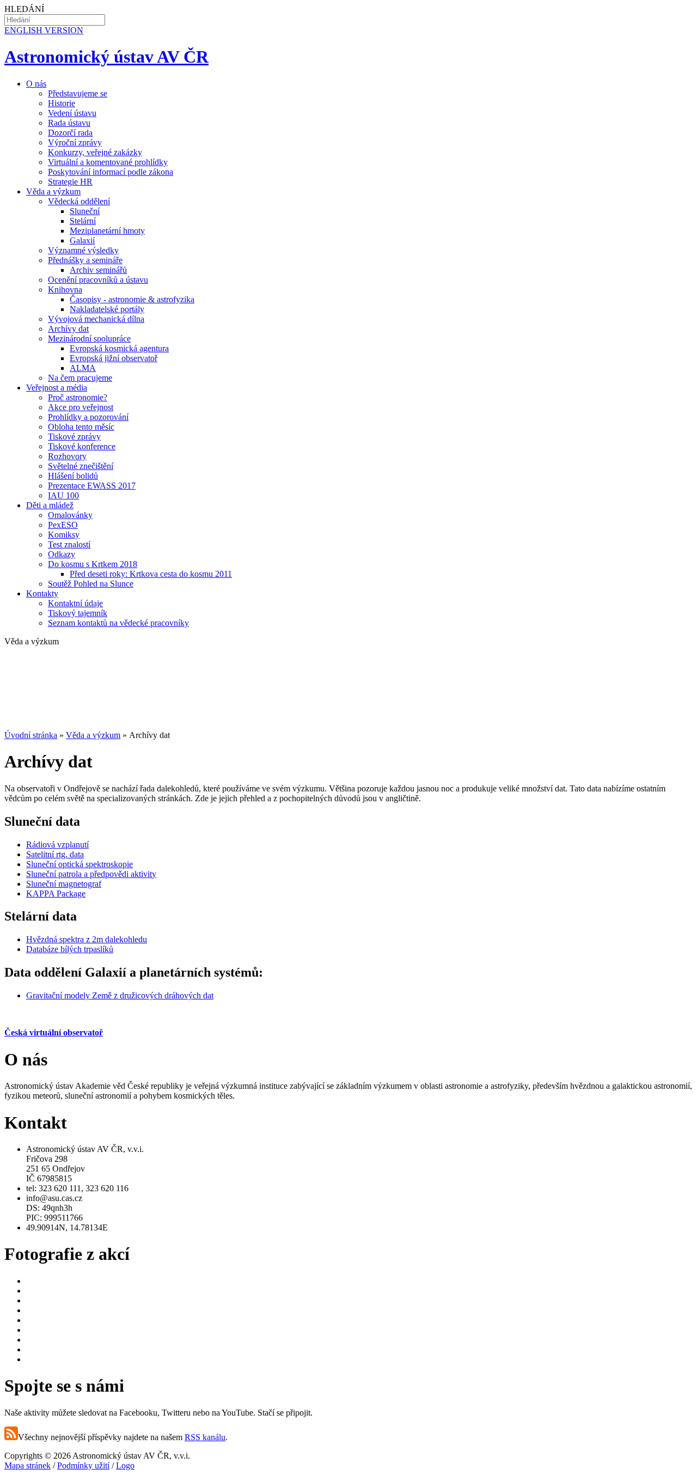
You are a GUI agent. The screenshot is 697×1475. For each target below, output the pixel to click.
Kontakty (42, 593)
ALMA (83, 368)
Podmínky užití (83, 1465)
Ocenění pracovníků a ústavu (98, 279)
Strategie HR (70, 181)
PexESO (63, 524)
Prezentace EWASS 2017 (92, 485)
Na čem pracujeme (80, 377)
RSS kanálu (205, 1437)
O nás (36, 83)
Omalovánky (70, 515)
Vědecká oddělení (79, 201)
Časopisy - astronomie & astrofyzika (132, 299)
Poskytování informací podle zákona (110, 171)
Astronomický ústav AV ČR (106, 56)
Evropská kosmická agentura (119, 348)
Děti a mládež (50, 505)
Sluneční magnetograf (63, 883)
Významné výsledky (83, 250)
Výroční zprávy (75, 142)
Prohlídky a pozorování (88, 417)
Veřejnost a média (56, 387)
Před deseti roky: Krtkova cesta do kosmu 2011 (151, 573)
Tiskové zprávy (74, 436)
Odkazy (61, 554)
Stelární (83, 220)
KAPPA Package (55, 893)
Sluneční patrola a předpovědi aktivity (91, 874)
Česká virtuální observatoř (53, 1032)
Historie (61, 103)
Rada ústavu (69, 122)
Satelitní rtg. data (55, 854)
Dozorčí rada (70, 132)
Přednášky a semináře (85, 260)
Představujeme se (77, 93)
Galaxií (82, 240)
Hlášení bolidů (73, 475)
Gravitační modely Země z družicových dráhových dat (119, 995)
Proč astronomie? (77, 397)
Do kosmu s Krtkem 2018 (92, 564)
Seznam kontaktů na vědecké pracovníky (118, 622)
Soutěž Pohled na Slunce (90, 583)
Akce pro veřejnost (80, 407)
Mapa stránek (27, 1465)
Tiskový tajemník (77, 613)
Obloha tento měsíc (81, 426)
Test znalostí (69, 544)
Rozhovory (67, 456)
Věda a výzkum (53, 191)
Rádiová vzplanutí (57, 844)
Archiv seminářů (98, 270)
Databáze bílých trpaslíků (69, 949)
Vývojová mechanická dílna (96, 319)
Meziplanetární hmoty (107, 230)
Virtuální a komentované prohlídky (108, 162)
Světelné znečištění (80, 466)
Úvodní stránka (30, 735)
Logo (125, 1465)
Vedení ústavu (72, 113)
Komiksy (64, 534)
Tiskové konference (81, 446)
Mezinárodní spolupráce (89, 338)
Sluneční (85, 211)
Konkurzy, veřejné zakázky (95, 152)
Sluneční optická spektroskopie (79, 864)
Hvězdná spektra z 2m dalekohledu (86, 939)
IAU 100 (63, 495)
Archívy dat (68, 328)
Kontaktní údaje (75, 603)
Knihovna (65, 289)
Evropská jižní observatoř (113, 358)
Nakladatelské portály (107, 309)
